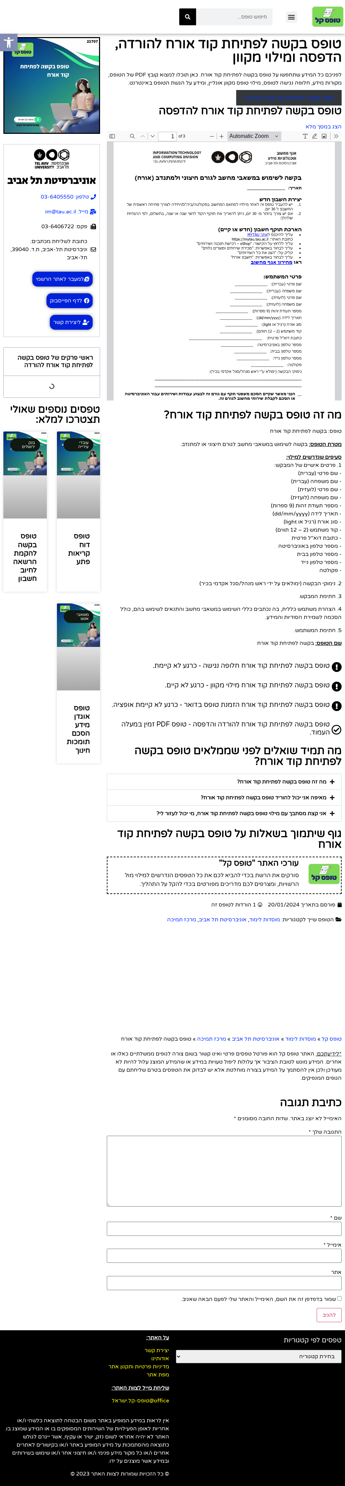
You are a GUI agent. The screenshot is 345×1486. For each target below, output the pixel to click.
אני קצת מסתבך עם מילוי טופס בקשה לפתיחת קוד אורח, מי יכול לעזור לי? (241, 813)
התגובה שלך (325, 1132)
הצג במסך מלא (324, 126)
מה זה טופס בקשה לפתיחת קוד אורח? (281, 781)
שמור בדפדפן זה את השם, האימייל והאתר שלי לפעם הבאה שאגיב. (258, 1299)
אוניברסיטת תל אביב (223, 919)
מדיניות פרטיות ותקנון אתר (138, 1366)
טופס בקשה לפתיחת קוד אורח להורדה (289, 97)
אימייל (332, 1245)
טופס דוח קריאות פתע (79, 549)
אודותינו (160, 1358)
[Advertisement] (224, 981)
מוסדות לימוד (264, 919)
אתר (336, 1272)
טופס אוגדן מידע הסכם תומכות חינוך (78, 729)
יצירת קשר (157, 1350)
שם (336, 1218)
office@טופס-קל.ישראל (140, 1400)
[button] (291, 17)
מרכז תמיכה (181, 919)
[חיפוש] (187, 16)
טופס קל (332, 1039)
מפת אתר (158, 1374)
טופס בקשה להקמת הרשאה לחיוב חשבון (25, 557)
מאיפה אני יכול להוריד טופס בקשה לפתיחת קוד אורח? (263, 797)
